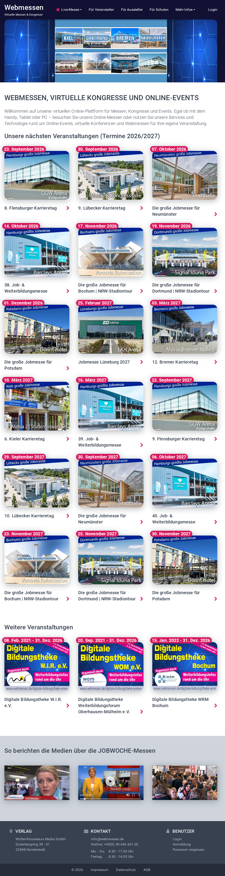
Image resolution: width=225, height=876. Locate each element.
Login (212, 9)
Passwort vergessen (188, 849)
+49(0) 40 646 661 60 (121, 844)
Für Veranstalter (101, 9)
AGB (146, 870)
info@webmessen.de (107, 839)
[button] (36, 186)
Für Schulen (159, 9)
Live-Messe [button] (70, 9)
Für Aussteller (132, 9)
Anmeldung (182, 844)
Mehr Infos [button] (184, 9)
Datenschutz (126, 870)
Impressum (99, 870)
